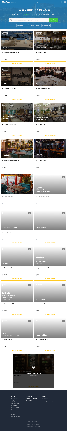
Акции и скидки (40, 2)
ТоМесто (6, 2)
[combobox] (33, 20)
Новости (50, 2)
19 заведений (25, 14)
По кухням (14, 405)
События (30, 2)
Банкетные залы (15, 416)
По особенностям (16, 412)
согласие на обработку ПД (34, 426)
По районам (14, 410)
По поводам (14, 399)
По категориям (15, 407)
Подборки (13, 401)
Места (24, 2)
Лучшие (13, 414)
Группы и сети (15, 403)
